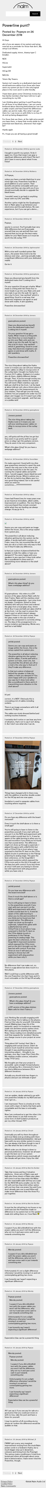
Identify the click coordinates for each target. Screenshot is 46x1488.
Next (20, 141)
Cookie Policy (6, 1484)
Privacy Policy (7, 1482)
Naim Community (8, 1486)
